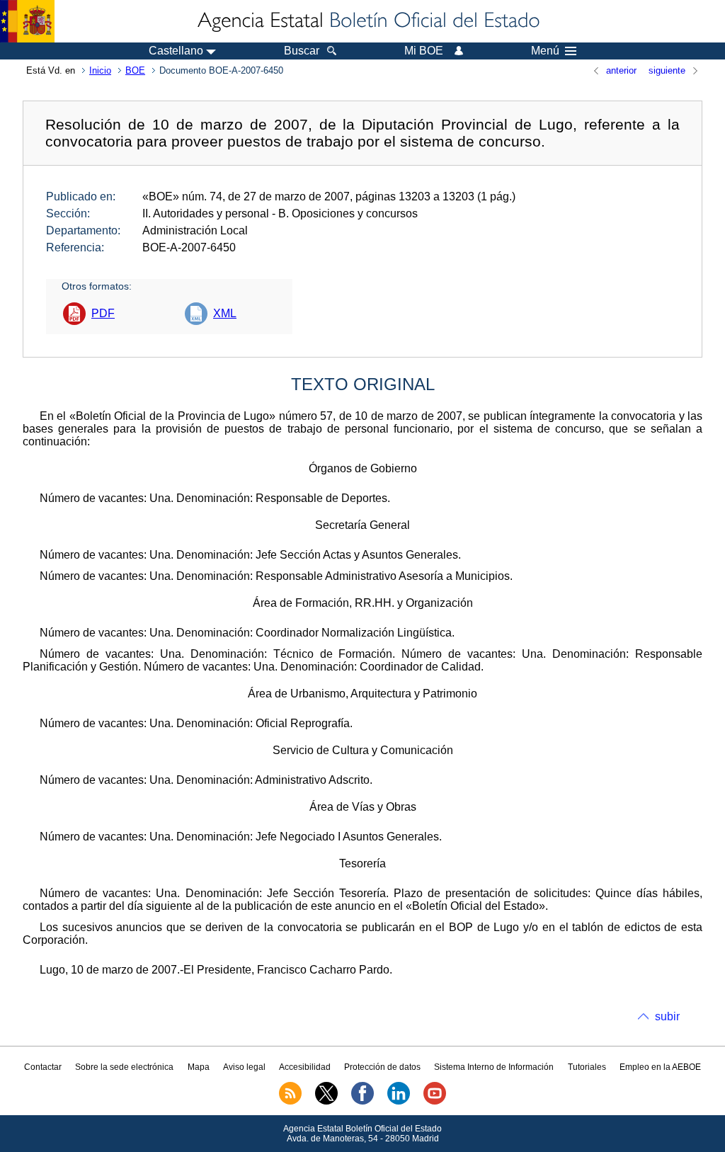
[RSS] (290, 1102)
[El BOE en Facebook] (362, 1102)
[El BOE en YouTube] (434, 1102)
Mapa (199, 1067)
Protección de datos (382, 1067)
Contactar (43, 1067)
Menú (545, 51)
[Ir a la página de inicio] (367, 21)
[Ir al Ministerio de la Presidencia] (27, 21)
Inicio (100, 70)
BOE (135, 70)
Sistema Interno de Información (494, 1067)
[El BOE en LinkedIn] (398, 1102)
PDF (103, 313)
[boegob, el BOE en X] (326, 1102)
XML (224, 313)
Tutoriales (587, 1067)
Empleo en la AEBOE (660, 1067)
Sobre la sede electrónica (124, 1067)
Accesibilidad (305, 1067)
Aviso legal (244, 1067)
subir (667, 1016)
